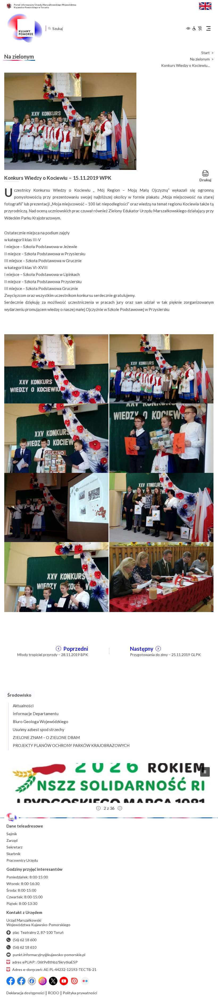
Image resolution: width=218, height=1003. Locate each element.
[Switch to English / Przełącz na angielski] (205, 5)
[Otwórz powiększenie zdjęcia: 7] (56, 576)
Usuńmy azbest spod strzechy (38, 729)
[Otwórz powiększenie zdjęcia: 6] (161, 507)
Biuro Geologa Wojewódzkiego (40, 721)
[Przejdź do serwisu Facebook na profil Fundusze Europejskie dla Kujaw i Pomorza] (21, 981)
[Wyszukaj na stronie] (49, 28)
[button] (109, 783)
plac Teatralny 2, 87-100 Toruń (38, 932)
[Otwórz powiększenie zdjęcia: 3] (56, 437)
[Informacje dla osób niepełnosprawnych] (197, 28)
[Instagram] (42, 981)
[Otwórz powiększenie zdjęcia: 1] (56, 368)
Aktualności (23, 705)
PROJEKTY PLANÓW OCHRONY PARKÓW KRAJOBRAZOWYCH (71, 745)
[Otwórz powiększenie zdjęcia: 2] (161, 368)
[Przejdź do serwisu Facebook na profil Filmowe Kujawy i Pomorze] (32, 981)
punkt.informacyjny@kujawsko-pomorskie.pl (49, 954)
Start (205, 53)
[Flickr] (85, 981)
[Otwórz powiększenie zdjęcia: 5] (56, 507)
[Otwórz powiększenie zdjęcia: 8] (161, 576)
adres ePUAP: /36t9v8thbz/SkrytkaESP (45, 962)
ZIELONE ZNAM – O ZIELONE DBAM (46, 737)
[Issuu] (74, 981)
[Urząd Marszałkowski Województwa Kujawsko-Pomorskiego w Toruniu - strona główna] (24, 28)
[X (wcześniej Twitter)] (53, 981)
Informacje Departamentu (35, 713)
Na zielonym (200, 59)
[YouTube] (64, 981)
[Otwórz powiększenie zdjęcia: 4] (161, 437)
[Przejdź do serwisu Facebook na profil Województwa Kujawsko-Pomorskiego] (10, 981)
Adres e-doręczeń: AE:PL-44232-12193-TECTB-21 (54, 969)
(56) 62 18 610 (24, 947)
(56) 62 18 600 (24, 940)
